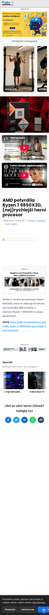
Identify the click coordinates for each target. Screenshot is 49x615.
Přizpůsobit (10, 609)
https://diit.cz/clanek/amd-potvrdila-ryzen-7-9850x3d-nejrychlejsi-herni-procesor (24, 326)
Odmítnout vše (27, 609)
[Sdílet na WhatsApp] (33, 420)
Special (41, 220)
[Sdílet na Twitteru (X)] (16, 420)
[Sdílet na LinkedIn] (24, 420)
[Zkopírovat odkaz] (41, 420)
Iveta (14, 224)
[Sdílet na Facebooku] (8, 420)
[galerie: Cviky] (18, 69)
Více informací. (38, 602)
